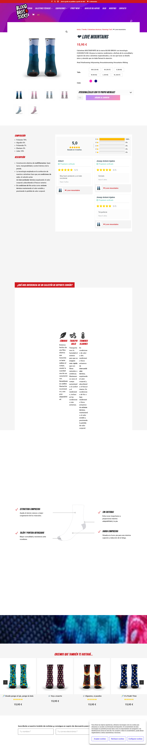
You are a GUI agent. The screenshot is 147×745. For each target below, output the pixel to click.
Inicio (79, 29)
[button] (67, 32)
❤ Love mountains (72, 190)
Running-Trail (107, 29)
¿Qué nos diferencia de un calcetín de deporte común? (44, 285)
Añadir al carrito (102, 97)
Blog (104, 9)
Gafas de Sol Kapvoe (92, 9)
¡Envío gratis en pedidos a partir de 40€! (73, 1)
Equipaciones (60, 9)
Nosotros (112, 9)
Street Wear (75, 9)
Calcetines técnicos (42, 9)
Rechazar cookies (117, 739)
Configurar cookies (135, 739)
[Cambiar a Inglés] (38, 17)
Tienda (29, 9)
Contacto (122, 9)
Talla (78, 72)
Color (79, 83)
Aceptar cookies (100, 739)
